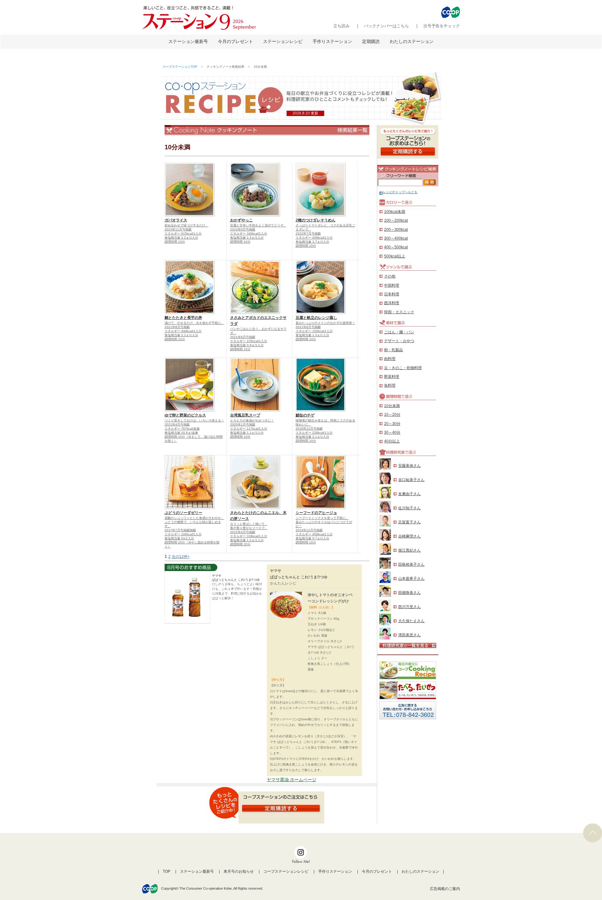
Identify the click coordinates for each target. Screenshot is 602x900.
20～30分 (392, 423)
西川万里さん (409, 607)
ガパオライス (176, 220)
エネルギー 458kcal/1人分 (314, 534)
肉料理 (389, 359)
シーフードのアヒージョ (316, 513)
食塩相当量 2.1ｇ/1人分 (181, 335)
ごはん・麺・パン (399, 332)
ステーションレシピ (283, 41)
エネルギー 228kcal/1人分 (314, 432)
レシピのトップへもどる (400, 192)
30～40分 (392, 432)
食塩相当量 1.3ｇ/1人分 (312, 335)
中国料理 (391, 285)
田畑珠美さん (409, 592)
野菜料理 (391, 376)
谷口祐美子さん (411, 480)
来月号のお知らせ (239, 871)
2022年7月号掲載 (308, 233)
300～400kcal (396, 238)
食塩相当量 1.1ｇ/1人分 (247, 432)
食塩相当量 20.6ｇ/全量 (181, 432)
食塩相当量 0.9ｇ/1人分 (247, 345)
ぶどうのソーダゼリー (183, 513)
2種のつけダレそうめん (315, 220)
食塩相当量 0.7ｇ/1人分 (312, 538)
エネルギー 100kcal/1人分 (183, 534)
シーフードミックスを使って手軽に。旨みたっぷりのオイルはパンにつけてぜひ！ (324, 522)
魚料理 (389, 385)
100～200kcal (396, 220)
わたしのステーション (412, 41)
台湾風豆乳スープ (245, 415)
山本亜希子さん (411, 578)
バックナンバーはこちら (386, 26)
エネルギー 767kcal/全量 (182, 428)
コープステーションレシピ (286, 871)
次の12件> (181, 556)
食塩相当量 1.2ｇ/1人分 (247, 540)
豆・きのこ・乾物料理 (403, 368)
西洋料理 (391, 303)
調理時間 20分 (240, 544)
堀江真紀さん (409, 550)
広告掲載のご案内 (445, 889)
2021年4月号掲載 (177, 424)
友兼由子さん (409, 494)
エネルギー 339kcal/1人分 (248, 536)
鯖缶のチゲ (305, 415)
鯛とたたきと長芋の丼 (183, 317)
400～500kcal (396, 247)
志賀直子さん (409, 522)
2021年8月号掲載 (177, 327)
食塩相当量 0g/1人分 (179, 538)
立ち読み (341, 26)
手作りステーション (332, 41)
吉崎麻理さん (409, 536)
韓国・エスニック (399, 312)
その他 (389, 276)
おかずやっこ (241, 220)
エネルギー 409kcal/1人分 (314, 237)
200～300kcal (396, 229)
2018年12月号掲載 (309, 428)
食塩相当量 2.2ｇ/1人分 (181, 237)
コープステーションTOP (179, 66)
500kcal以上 (394, 256)
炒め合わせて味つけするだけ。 (187, 225)
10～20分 (392, 414)
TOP (166, 871)
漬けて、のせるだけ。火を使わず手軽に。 (194, 323)
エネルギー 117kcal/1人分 (248, 428)
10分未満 (392, 406)
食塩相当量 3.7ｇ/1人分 (312, 241)
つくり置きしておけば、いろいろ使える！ (194, 420)
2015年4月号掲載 (242, 532)
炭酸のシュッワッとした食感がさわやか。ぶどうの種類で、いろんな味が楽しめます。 (194, 522)
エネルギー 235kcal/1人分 (248, 341)
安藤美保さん (409, 465)
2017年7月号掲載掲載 (180, 530)
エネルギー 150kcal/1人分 (314, 331)
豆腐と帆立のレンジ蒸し (316, 317)
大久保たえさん (411, 621)
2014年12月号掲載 (309, 530)
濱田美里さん (409, 635)
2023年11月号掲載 (178, 229)
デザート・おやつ (399, 341)
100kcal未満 (394, 211)
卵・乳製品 (393, 350)
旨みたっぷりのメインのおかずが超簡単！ (325, 323)
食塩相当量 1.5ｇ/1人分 (247, 237)
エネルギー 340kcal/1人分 (248, 233)
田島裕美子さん (411, 564)
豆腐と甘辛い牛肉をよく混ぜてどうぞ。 (258, 225)
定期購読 (371, 41)
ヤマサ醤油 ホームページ (291, 779)
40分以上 (392, 441)
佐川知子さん (409, 508)
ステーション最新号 (188, 41)
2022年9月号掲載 (242, 229)
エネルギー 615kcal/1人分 (183, 233)
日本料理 (391, 294)
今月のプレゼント (235, 41)
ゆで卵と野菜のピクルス (185, 415)
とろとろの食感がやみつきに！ (252, 420)
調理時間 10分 (175, 241)
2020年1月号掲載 (242, 424)
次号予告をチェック (441, 26)
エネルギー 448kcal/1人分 (183, 331)
